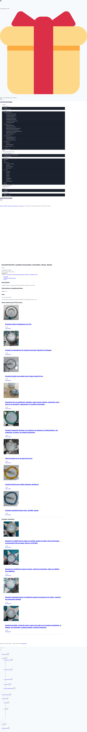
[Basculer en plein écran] (1, 647)
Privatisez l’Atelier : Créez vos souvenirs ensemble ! (11, 154)
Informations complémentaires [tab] (10, 278)
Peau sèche (7, 176)
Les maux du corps (7, 669)
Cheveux (5, 702)
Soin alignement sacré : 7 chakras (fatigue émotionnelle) (14, 131)
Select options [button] (8, 328)
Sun (6, 147)
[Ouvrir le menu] (1, 200)
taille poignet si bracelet (6, 270)
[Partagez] (2, 647)
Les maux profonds (7, 679)
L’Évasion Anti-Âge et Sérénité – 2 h (12, 682)
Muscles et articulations (29, 274)
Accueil (4, 104)
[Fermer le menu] (0, 650)
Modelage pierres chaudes (10, 677)
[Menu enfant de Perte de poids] (10, 106)
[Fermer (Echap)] (3, 647)
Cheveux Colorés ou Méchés (10, 163)
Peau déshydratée (8, 178)
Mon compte (6, 191)
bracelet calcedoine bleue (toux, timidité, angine (22, 510)
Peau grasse (8, 175)
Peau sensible (8, 172)
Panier (3, 724)
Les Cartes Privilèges (7, 690)
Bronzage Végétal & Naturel (8, 688)
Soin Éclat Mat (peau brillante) (10, 116)
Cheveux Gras (8, 165)
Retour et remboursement (7, 195)
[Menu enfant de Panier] (7, 188)
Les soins (3, 658)
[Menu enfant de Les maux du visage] (11, 112)
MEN (4, 160)
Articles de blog (6, 186)
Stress (36, 274)
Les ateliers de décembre (7, 156)
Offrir (1, 99)
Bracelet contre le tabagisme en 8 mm (18, 324)
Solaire (5, 182)
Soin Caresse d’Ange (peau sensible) (11, 115)
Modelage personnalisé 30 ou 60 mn (11, 132)
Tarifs (4, 150)
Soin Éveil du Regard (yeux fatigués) (11, 113)
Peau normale (8, 171)
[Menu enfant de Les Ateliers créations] (13, 153)
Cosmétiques (4, 698)
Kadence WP (24, 643)
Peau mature (8, 179)
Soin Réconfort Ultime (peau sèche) (11, 119)
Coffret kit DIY (6, 159)
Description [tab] (6, 276)
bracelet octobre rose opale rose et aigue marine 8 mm (24, 376)
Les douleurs (9, 274)
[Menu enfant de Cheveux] (8, 162)
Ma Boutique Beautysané (7, 109)
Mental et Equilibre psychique (18, 274)
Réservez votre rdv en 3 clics (8, 151)
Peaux (5, 708)
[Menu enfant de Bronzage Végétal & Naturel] (13, 146)
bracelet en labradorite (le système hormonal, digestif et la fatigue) (28, 350)
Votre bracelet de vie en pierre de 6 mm (18, 458)
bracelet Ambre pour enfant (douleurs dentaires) (22, 484)
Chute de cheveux (9, 707)
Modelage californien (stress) (10, 125)
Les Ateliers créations (5, 694)
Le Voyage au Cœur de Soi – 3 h (10, 138)
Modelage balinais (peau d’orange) (11, 126)
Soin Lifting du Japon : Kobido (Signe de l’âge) (12, 129)
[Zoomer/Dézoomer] (0, 647)
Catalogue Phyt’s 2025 (7, 185)
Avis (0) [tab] (5, 279)
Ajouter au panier (4, 273)
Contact (5, 194)
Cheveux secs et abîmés (9, 166)
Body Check (6, 107)
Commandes (6, 189)
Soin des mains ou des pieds (10, 122)
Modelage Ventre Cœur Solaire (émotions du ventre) (13, 128)
